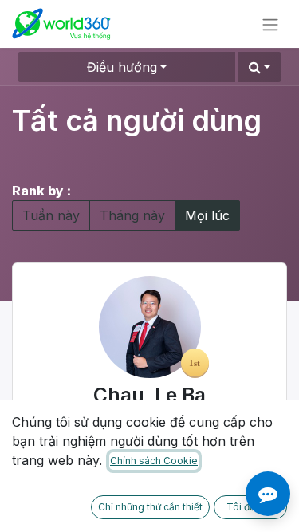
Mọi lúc (207, 215)
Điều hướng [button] (122, 67)
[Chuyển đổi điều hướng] (270, 23)
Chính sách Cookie (154, 461)
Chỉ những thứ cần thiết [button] (150, 507)
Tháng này (132, 215)
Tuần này (51, 215)
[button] (259, 67)
